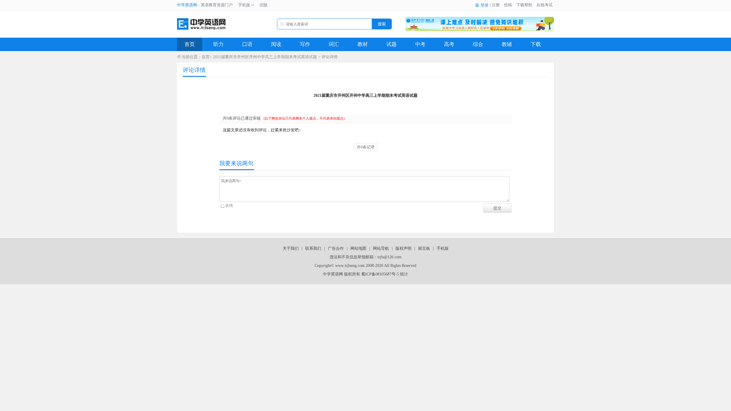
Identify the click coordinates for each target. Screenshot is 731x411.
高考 (449, 44)
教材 (363, 44)
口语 (247, 44)
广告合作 (336, 248)
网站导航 (381, 248)
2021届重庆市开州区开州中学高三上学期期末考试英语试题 (265, 57)
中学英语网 (187, 5)
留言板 (424, 248)
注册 (496, 5)
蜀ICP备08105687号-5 (380, 274)
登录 (485, 5)
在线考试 (545, 5)
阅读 (276, 44)
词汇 (334, 44)
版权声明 (403, 248)
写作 (305, 44)
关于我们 (291, 248)
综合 (478, 44)
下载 (536, 44)
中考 (420, 44)
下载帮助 (524, 5)
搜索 (382, 24)
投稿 (508, 5)
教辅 (507, 44)
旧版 (264, 5)
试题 (391, 44)
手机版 (244, 5)
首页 (189, 44)
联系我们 (313, 248)
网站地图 (358, 248)
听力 (218, 44)
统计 (404, 274)
